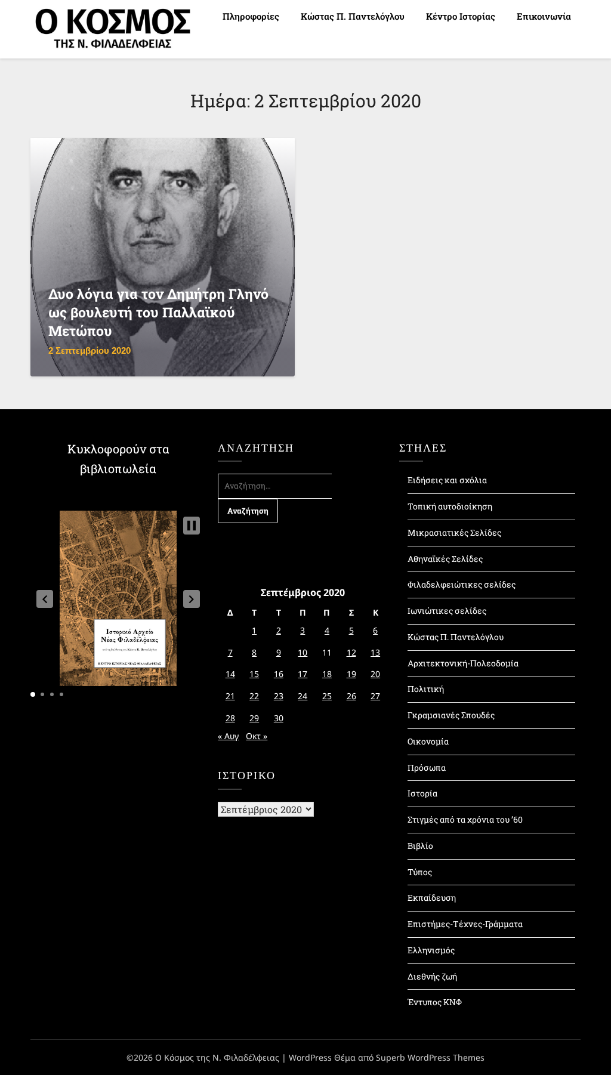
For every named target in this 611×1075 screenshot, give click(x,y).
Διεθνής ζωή (432, 976)
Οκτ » (256, 736)
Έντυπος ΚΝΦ (435, 1002)
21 (230, 696)
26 (351, 696)
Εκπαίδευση (432, 897)
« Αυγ (228, 736)
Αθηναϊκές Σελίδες (445, 558)
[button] (44, 599)
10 (302, 652)
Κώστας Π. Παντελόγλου (353, 16)
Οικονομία (428, 741)
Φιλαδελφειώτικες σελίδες (462, 584)
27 (375, 696)
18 (327, 673)
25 (327, 696)
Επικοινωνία (544, 16)
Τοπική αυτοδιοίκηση (450, 506)
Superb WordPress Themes (430, 1057)
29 (254, 718)
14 (230, 673)
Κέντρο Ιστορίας (460, 16)
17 (302, 673)
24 (302, 696)
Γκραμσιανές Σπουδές (451, 715)
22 (254, 696)
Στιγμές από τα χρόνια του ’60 (465, 819)
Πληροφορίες (251, 16)
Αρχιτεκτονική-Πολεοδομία (463, 663)
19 (351, 673)
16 (278, 673)
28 (230, 718)
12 (351, 652)
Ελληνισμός (431, 950)
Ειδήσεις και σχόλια (447, 480)
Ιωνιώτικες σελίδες (447, 610)
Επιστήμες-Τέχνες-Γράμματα (465, 923)
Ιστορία (422, 793)
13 (375, 652)
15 (254, 673)
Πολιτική (426, 688)
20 (375, 673)
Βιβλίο (420, 845)
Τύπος (420, 872)
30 (278, 718)
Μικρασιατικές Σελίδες (454, 532)
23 (278, 696)
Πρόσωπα (427, 767)
